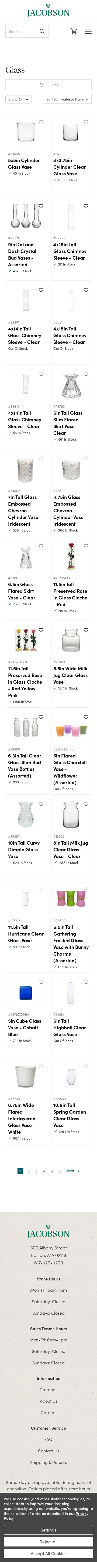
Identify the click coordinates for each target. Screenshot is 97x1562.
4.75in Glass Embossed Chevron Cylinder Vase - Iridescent (70, 510)
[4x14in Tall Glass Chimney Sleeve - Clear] (26, 300)
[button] (48, 84)
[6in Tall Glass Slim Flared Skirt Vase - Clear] (71, 384)
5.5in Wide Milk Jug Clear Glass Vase (70, 675)
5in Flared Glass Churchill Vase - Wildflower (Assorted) (70, 769)
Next (70, 1171)
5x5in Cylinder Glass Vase (24, 163)
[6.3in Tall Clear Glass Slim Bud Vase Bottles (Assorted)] (26, 727)
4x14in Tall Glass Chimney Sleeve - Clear (24, 335)
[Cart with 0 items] (73, 31)
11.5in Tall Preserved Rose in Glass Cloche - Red (70, 594)
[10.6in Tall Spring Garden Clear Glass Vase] (71, 1077)
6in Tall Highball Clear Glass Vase (69, 1027)
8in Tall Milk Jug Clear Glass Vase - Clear (70, 849)
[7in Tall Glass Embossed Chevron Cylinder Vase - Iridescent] (26, 469)
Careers (48, 1412)
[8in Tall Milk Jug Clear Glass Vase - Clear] (71, 814)
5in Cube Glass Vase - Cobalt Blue (24, 1027)
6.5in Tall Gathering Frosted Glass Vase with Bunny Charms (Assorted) (71, 944)
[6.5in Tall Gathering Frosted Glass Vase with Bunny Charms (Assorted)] (71, 899)
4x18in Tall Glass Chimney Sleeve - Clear (69, 251)
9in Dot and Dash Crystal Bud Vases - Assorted (22, 254)
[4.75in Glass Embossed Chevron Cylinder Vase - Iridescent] (71, 469)
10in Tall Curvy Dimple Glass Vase (24, 849)
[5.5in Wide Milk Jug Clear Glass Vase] (71, 640)
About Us (48, 1401)
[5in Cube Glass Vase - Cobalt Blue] (26, 992)
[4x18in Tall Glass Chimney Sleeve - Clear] (71, 216)
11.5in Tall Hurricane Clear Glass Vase (26, 934)
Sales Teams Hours (48, 1328)
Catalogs (48, 1389)
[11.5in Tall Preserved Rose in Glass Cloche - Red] (71, 556)
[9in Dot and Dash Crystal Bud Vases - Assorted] (26, 216)
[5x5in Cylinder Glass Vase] (26, 132)
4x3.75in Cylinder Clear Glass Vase (69, 167)
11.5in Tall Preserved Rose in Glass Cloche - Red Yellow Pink (25, 681)
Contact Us (48, 1450)
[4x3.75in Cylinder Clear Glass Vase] (71, 132)
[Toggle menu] (88, 31)
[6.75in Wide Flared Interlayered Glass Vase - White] (26, 1077)
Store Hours (48, 1279)
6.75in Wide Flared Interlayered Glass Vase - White (22, 1118)
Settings (48, 1530)
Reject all (49, 1541)
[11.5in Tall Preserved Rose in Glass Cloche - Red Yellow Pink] (26, 640)
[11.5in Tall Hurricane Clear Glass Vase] (26, 899)
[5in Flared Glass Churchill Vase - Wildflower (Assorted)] (71, 727)
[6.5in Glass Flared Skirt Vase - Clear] (26, 556)
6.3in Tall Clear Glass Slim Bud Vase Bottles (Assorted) (24, 765)
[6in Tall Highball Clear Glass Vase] (71, 992)
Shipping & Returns (48, 1462)
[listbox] (75, 99)
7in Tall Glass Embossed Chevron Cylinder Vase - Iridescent (25, 510)
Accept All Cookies (49, 1553)
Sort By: (52, 99)
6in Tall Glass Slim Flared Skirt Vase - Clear (67, 422)
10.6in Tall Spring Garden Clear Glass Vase (69, 1115)
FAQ (48, 1439)
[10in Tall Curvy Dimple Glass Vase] (26, 814)
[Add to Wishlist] (40, 121)
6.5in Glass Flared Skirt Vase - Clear (21, 591)
